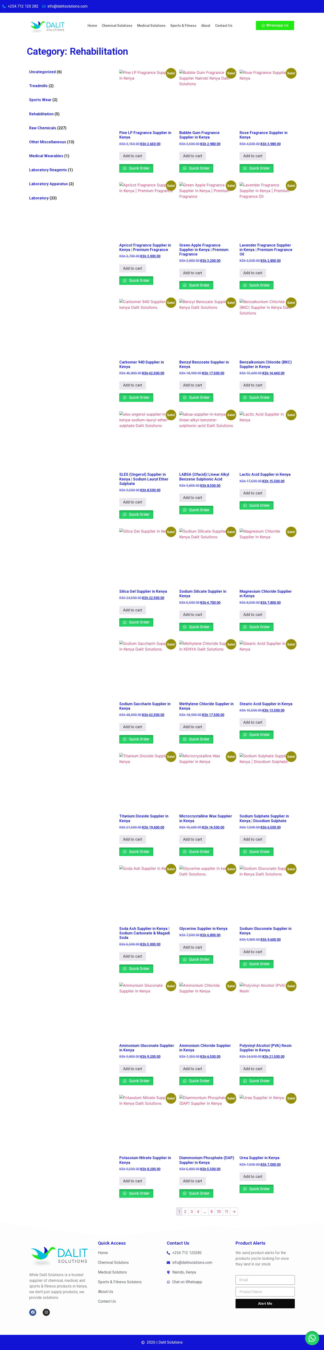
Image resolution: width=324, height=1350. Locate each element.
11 (226, 1211)
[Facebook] (32, 1312)
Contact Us (223, 25)
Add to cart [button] (132, 156)
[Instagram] (46, 1312)
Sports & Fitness (183, 25)
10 (219, 1211)
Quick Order (138, 168)
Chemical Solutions (117, 25)
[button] (312, 1338)
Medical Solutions (151, 25)
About (205, 25)
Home (92, 25)
